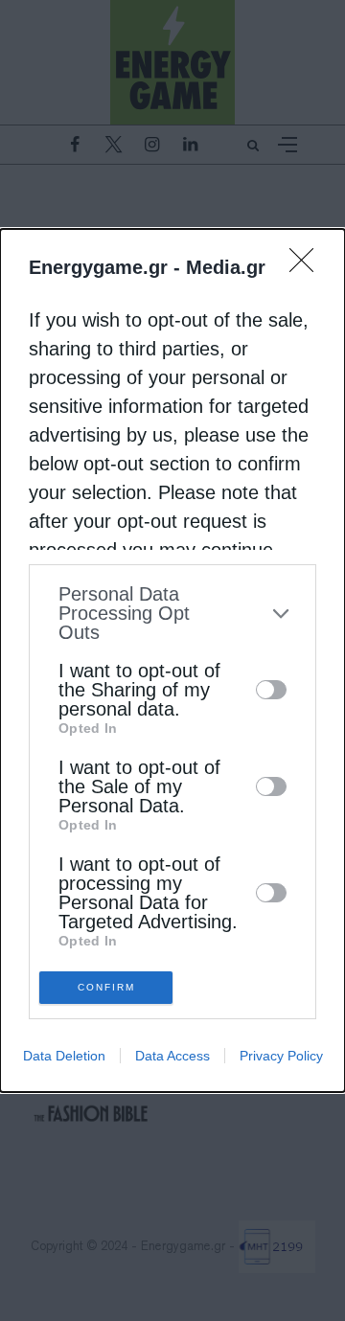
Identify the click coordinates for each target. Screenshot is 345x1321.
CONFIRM (106, 987)
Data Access (172, 1055)
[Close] (307, 266)
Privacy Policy (281, 1055)
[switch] (271, 689)
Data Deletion (64, 1055)
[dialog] (172, 660)
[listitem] (172, 613)
